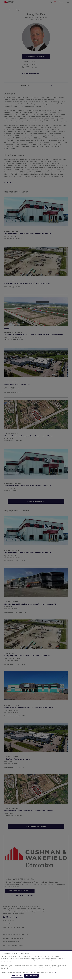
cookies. (54, 972)
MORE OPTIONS (17, 975)
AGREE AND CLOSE (31, 975)
